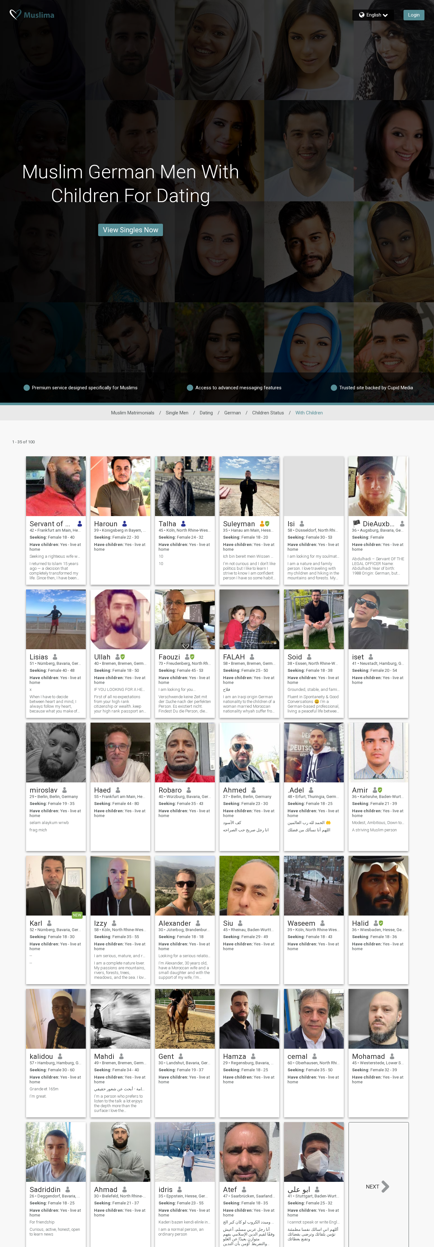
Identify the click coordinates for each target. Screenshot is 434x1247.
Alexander (175, 923)
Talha (167, 524)
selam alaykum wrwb (49, 822)
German (232, 413)
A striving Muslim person (374, 830)
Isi (291, 524)
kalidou (41, 1056)
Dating (206, 413)
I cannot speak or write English (314, 1222)
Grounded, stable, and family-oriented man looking (314, 689)
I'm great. (38, 1096)
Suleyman (239, 524)
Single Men (177, 413)
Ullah (102, 657)
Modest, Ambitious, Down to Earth (378, 822)
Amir (360, 790)
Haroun (106, 524)
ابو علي (299, 1189)
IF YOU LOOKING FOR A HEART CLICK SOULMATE (120, 689)
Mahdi (104, 1056)
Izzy (100, 923)
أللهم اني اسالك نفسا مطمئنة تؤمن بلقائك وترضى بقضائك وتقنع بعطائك (313, 1234)
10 (161, 556)
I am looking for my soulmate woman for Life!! (314, 556)
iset (358, 657)
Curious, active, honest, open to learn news (55, 1232)
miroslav (44, 790)
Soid (295, 657)
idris (166, 1189)
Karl (36, 923)
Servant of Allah (51, 524)
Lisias (39, 657)
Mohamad (368, 1056)
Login (414, 15)
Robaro (170, 790)
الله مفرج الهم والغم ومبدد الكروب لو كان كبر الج (249, 1222)
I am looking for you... (177, 689)
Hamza (234, 1056)
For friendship (42, 1222)
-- (31, 955)
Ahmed (235, 790)
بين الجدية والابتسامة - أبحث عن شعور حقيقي (120, 1089)
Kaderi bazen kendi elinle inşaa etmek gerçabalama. (185, 1222)
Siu (228, 923)
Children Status (268, 413)
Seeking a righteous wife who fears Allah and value (56, 556)
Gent (166, 1056)
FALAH (234, 657)
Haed (102, 790)
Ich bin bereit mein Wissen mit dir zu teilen (249, 556)
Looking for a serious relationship (185, 955)
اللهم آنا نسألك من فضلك (309, 830)
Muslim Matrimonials (132, 413)
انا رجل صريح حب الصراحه (246, 830)
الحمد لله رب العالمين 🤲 (309, 822)
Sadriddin (45, 1189)
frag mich (38, 830)
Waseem (301, 923)
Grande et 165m (44, 1089)
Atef (230, 1189)
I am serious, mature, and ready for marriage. (120, 955)
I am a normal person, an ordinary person (181, 1232)
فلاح (226, 689)
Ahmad (106, 1189)
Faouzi (169, 657)
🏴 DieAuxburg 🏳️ (374, 524)
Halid (360, 923)
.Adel (296, 790)
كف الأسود (232, 822)
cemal (298, 1056)
